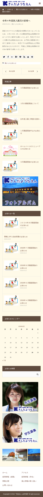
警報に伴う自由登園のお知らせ (16, 237)
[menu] (39, 3)
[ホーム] (3, 9)
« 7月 (4, 360)
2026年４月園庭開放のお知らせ (28, 301)
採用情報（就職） (9, 477)
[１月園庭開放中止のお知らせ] (10, 135)
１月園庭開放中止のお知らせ (30, 132)
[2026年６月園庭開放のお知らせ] (11, 267)
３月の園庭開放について (29, 103)
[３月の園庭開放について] (10, 107)
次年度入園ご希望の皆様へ (30, 119)
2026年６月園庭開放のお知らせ (28, 266)
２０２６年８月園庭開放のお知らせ (29, 224)
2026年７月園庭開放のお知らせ (28, 249)
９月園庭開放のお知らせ (29, 88)
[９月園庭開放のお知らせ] (10, 92)
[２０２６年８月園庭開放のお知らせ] (11, 225)
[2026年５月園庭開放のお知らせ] (11, 285)
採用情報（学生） (28, 477)
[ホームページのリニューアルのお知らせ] (10, 150)
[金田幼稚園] (16, 3)
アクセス (25, 473)
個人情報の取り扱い (29, 481)
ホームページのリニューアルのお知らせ (30, 147)
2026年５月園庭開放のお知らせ (28, 284)
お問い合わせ (7, 485)
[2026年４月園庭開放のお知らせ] (11, 302)
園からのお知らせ (17, 24)
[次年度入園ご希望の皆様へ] (10, 121)
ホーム (4, 473)
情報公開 (5, 481)
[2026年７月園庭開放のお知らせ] (11, 250)
